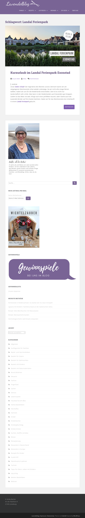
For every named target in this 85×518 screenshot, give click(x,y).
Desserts (14, 376)
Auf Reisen (42, 10)
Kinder (13, 417)
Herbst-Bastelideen (17, 405)
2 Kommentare (34, 79)
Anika (24, 79)
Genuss (13, 393)
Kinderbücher (16, 421)
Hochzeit (14, 413)
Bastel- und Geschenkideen (20, 352)
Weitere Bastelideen (18, 477)
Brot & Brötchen (16, 372)
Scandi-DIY (14, 457)
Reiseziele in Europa (18, 449)
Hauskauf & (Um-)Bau (18, 401)
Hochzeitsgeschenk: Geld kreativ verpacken (23, 319)
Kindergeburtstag (17, 425)
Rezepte (31, 10)
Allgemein (14, 344)
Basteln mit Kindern (18, 364)
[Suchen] (75, 183)
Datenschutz (50, 516)
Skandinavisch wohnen (19, 461)
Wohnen (53, 10)
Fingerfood (14, 384)
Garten (13, 389)
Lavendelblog (35, 516)
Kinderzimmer (16, 429)
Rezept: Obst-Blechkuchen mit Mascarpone (23, 311)
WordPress (76, 516)
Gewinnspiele (15, 397)
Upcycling (14, 473)
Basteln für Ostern (17, 356)
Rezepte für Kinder (17, 453)
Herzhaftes (15, 409)
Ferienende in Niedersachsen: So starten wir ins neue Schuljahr (30, 303)
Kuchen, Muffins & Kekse (19, 433)
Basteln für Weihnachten (19, 360)
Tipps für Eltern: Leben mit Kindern (23, 469)
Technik (13, 465)
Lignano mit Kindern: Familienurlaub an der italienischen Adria (30, 307)
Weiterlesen (69, 107)
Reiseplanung (16, 441)
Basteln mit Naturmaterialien (21, 368)
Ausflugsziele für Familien (20, 348)
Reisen (13, 437)
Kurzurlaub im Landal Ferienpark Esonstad (40, 73)
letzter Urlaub (19, 87)
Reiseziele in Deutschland (20, 445)
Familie (21, 10)
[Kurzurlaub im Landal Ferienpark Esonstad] (42, 46)
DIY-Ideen (64, 10)
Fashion (13, 380)
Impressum (43, 516)
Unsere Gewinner (14, 291)
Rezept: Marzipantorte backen (18, 315)
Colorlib (64, 516)
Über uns (75, 10)
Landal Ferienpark (23, 101)
